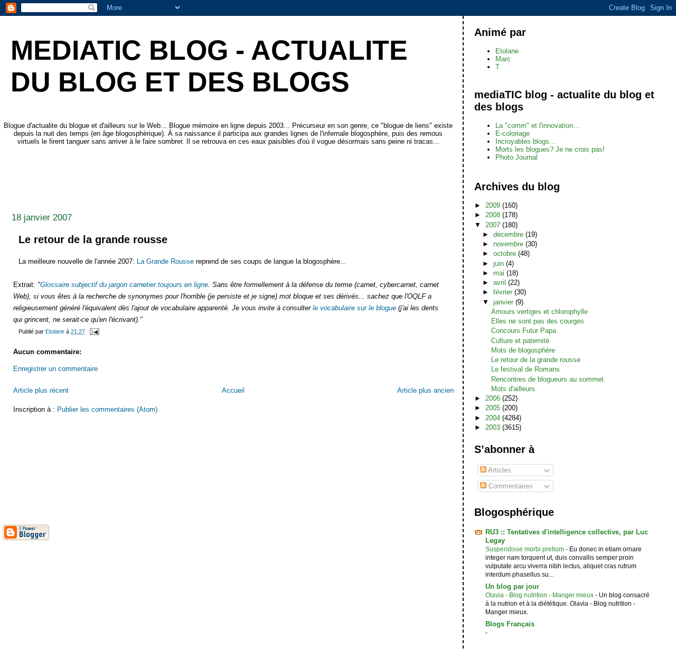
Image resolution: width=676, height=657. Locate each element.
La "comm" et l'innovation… (537, 125)
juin (499, 263)
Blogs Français (509, 624)
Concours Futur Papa (523, 331)
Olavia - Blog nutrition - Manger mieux (540, 595)
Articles (498, 470)
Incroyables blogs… (525, 141)
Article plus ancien (425, 390)
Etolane (507, 51)
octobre (505, 253)
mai (499, 273)
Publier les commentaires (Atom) (107, 409)
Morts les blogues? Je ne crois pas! (550, 149)
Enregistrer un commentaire (55, 369)
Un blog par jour (512, 586)
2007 (493, 225)
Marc (503, 59)
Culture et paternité (520, 341)
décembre (509, 234)
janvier (504, 302)
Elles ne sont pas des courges (537, 321)
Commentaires (509, 486)
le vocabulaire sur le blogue (354, 308)
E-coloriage (512, 133)
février (503, 292)
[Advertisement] (195, 176)
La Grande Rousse (165, 261)
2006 (493, 398)
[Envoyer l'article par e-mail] (94, 331)
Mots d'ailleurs (513, 389)
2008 (493, 215)
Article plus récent (41, 390)
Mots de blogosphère (523, 350)
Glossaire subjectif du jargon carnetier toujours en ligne (124, 285)
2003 (493, 427)
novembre (509, 244)
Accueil (233, 390)
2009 (493, 205)
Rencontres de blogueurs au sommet (547, 379)
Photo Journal (516, 157)
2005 (493, 408)
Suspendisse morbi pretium (525, 549)
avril (500, 282)
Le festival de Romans (525, 369)
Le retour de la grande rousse (535, 360)
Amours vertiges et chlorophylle (539, 312)
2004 (493, 418)
